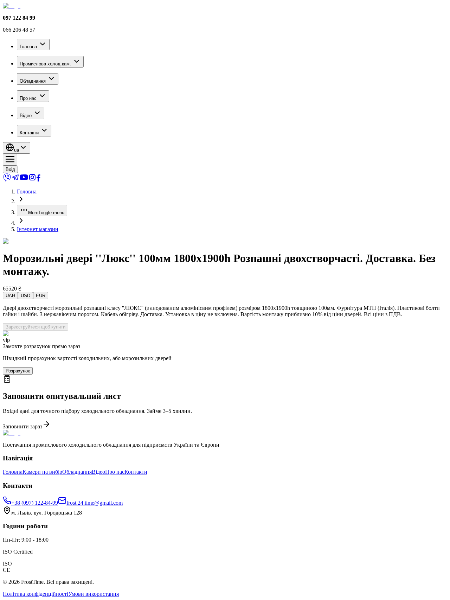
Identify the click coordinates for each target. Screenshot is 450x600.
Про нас (28, 98)
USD (25, 295)
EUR (40, 295)
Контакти (29, 132)
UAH (10, 295)
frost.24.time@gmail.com (94, 503)
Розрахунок (18, 371)
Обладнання (33, 81)
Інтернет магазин (37, 229)
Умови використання (93, 594)
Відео (26, 115)
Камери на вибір (42, 472)
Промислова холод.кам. (45, 63)
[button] (225, 402)
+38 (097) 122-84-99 (34, 503)
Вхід (10, 169)
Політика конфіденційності (35, 594)
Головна (28, 46)
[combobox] (16, 148)
